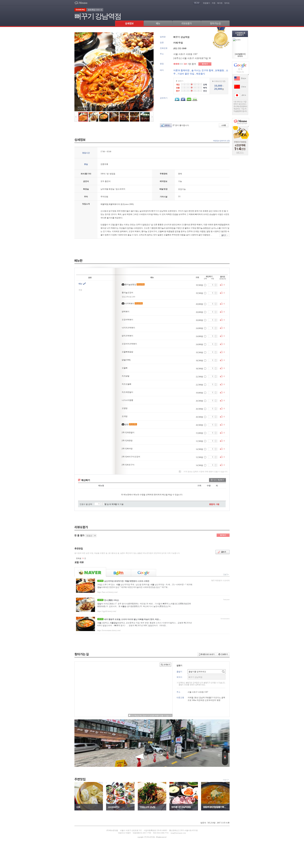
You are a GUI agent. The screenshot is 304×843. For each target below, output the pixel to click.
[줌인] (225, 751)
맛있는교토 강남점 (147, 807)
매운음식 (200, 74)
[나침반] (225, 757)
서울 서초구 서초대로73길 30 (196, 58)
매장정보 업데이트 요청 (221, 141)
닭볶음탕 (219, 70)
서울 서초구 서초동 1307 (185, 54)
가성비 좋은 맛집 (185, 74)
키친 (213, 3)
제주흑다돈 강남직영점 (181, 807)
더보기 (225, 780)
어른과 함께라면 (181, 70)
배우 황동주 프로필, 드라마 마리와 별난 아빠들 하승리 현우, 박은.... (132, 619)
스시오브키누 (113, 807)
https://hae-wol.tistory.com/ (107, 592)
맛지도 (227, 3)
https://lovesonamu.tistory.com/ (109, 630)
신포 (78, 807)
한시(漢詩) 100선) (111, 600)
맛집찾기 (206, 3)
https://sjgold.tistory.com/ (106, 611)
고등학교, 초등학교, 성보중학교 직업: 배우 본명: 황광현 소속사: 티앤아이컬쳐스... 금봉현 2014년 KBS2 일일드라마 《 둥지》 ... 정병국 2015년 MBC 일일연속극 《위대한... (144, 624)
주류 (80, 290)
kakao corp (78, 764)
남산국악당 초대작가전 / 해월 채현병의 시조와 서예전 (126, 581)
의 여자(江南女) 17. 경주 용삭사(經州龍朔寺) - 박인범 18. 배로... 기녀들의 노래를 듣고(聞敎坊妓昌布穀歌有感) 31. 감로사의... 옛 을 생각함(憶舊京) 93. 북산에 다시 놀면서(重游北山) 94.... (144, 605)
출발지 (179, 672)
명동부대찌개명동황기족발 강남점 (215, 807)
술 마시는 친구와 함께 (202, 70)
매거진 (219, 3)
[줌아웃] (225, 762)
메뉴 (80, 284)
